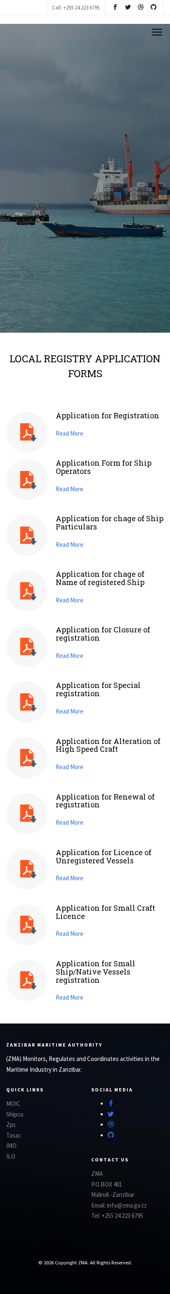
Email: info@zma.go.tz (119, 1205)
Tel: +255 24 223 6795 (117, 1215)
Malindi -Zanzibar (113, 1194)
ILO (10, 1156)
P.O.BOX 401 (106, 1184)
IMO (11, 1145)
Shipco (15, 1114)
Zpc (11, 1124)
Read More (69, 433)
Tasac (13, 1135)
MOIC (13, 1103)
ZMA (97, 1173)
